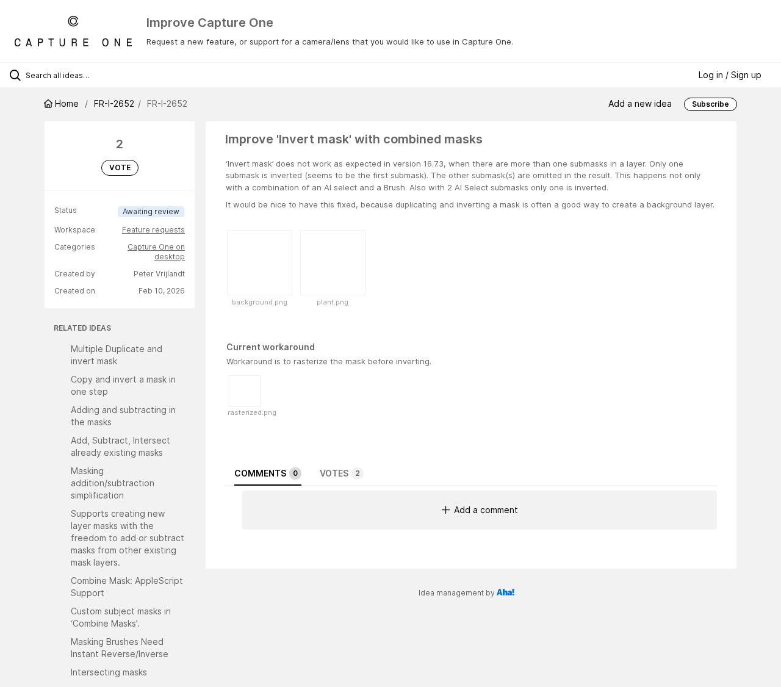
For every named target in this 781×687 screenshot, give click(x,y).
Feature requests (153, 229)
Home (66, 103)
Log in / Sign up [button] (730, 75)
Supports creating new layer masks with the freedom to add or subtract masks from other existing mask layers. (127, 537)
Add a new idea (640, 103)
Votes (340, 473)
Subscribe (710, 104)
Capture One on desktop (156, 251)
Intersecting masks (109, 672)
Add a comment (486, 510)
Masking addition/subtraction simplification (112, 483)
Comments (266, 473)
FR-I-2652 (114, 103)
